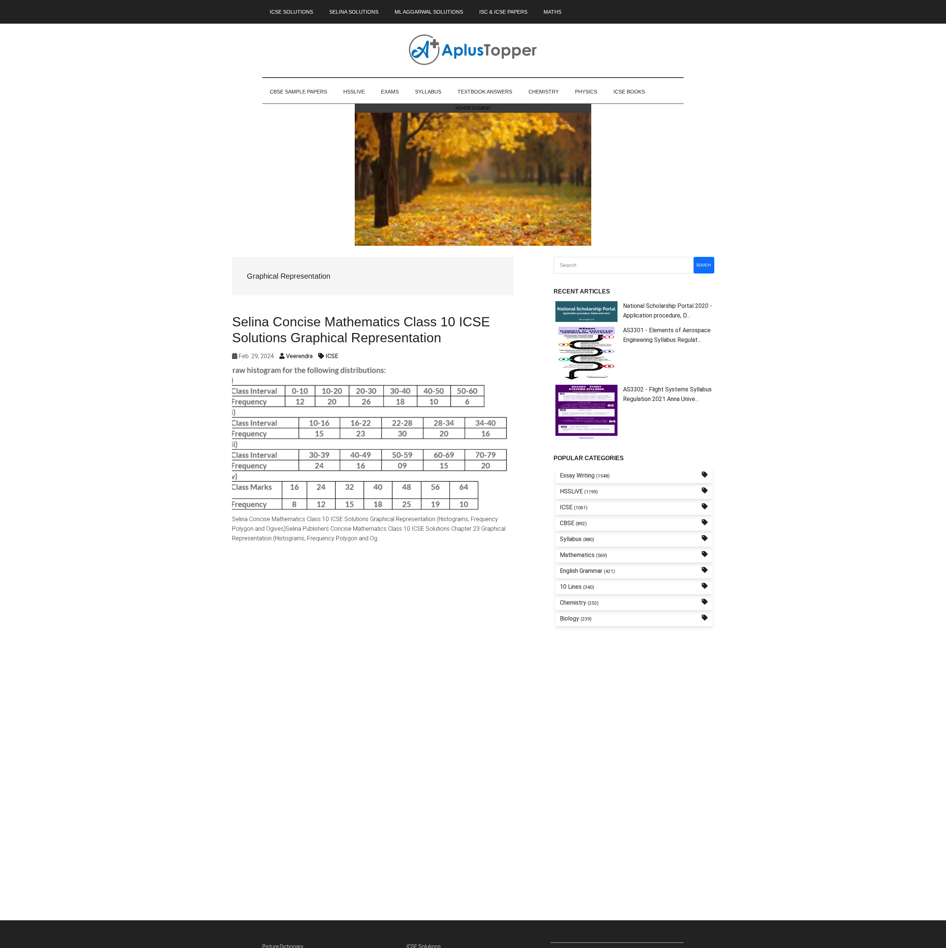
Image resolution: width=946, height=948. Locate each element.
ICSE (332, 356)
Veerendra (299, 356)
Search (704, 265)
